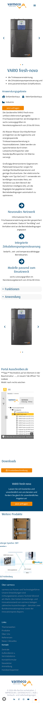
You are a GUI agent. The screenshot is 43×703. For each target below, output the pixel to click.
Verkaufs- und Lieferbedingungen (21, 695)
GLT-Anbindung (6, 576)
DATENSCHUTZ (24, 692)
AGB (34, 692)
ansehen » (3, 546)
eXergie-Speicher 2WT (9, 543)
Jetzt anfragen (21, 504)
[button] (35, 5)
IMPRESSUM (10, 692)
